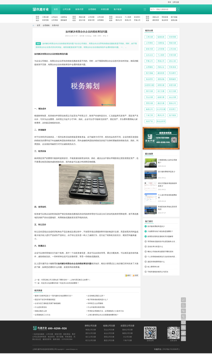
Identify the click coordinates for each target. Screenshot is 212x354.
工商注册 (45, 17)
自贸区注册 (149, 85)
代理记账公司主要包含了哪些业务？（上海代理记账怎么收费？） (66, 280)
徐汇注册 (161, 91)
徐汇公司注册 (91, 337)
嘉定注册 (161, 103)
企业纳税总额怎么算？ (96, 296)
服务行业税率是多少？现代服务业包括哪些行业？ (54, 296)
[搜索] (177, 9)
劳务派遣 (165, 17)
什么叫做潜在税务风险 (96, 307)
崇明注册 (161, 85)
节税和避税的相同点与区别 (157, 272)
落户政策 (118, 9)
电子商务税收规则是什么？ (98, 299)
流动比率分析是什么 (155, 246)
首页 (56, 9)
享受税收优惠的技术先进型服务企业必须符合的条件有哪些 (162, 241)
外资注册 (105, 9)
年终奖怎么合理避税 (95, 303)
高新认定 (155, 17)
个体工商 (149, 115)
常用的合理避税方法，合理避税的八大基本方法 (106, 311)
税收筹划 (66, 64)
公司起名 (54, 17)
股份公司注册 (127, 330)
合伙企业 (119, 17)
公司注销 (100, 17)
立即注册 (175, 2)
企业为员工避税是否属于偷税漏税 (48, 303)
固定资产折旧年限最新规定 (45, 299)
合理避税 (92, 9)
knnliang (88, 36)
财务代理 (79, 9)
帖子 (152, 9)
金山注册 (172, 97)
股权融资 (64, 20)
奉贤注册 (172, 85)
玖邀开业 (157, 349)
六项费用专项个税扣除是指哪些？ (160, 231)
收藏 (136, 275)
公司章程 (54, 20)
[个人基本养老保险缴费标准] (151, 198)
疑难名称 (161, 37)
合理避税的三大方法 (42, 315)
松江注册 (172, 91)
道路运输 (174, 20)
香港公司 (128, 20)
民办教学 (172, 73)
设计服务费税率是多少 (166, 172)
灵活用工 (137, 17)
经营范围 (45, 20)
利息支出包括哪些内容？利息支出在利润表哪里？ (60, 283)
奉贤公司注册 (91, 330)
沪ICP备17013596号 (171, 349)
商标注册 (82, 17)
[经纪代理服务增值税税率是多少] (151, 186)
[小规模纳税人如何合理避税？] (151, 163)
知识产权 (149, 121)
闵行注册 (149, 91)
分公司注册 (161, 109)
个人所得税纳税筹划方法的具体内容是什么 (162, 257)
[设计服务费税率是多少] (151, 174)
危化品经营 (161, 121)
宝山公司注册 (109, 330)
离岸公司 (119, 20)
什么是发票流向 (41, 307)
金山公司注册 (109, 333)
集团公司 (149, 109)
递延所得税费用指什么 (156, 262)
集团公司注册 (127, 333)
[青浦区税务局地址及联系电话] (151, 209)
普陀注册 (149, 103)
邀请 (129, 275)
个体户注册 (127, 340)
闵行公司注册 (91, 333)
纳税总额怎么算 (41, 311)
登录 (169, 2)
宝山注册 (149, 97)
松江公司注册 (91, 340)
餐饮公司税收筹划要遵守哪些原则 (160, 252)
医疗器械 (174, 17)
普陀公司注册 (109, 337)
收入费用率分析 (153, 267)
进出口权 (82, 20)
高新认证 (161, 67)
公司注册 (67, 9)
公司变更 (91, 17)
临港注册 (161, 97)
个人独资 (128, 17)
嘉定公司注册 (109, 340)
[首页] (33, 25)
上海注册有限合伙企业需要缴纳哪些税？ (103, 315)
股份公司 (172, 103)
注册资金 (64, 17)
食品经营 (165, 20)
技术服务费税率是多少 (156, 226)
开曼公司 (137, 20)
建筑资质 (155, 20)
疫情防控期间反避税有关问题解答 (160, 236)
